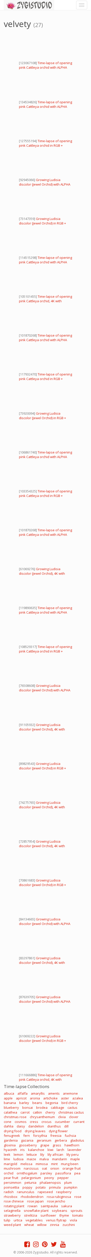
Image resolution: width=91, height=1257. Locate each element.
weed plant (12, 1224)
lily (42, 1154)
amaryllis (38, 1093)
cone (7, 1121)
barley (24, 1102)
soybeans (59, 1210)
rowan (32, 1206)
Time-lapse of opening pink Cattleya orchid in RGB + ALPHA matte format (45, 145)
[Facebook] (27, 1245)
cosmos (21, 1121)
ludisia (18, 1159)
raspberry (64, 1192)
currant (78, 1121)
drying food (12, 1131)
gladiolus (77, 1140)
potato (41, 1187)
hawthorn (71, 1145)
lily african (55, 1154)
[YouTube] (63, 1245)
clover (73, 1117)
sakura (66, 1206)
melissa (26, 1164)
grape (44, 1145)
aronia (35, 1098)
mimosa (42, 1164)
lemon (18, 1154)
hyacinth (10, 1149)
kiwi (50, 1149)
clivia (62, 1117)
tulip (7, 1220)
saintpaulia (49, 1206)
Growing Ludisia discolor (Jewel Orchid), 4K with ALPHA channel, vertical (42, 729)
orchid (8, 1173)
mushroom (12, 1168)
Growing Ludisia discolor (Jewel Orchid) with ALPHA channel (44, 184)
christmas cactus (71, 1112)
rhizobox (10, 1196)
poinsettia (11, 1187)
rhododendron (32, 1196)
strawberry (12, 1215)
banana (10, 1102)
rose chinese (14, 1201)
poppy (27, 1187)
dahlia (8, 1126)
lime (7, 1159)
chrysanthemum (42, 1117)
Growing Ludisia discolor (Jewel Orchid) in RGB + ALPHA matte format (42, 223)
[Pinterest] (45, 1245)
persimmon (12, 1182)
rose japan (35, 1201)
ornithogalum (27, 1173)
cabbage (57, 1107)
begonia (52, 1102)
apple (8, 1098)
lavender (74, 1149)
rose (77, 1196)
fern (26, 1135)
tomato (77, 1215)
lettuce (32, 1154)
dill (66, 1126)
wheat (29, 1224)
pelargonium (31, 1177)
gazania (27, 1140)
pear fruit (11, 1177)
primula (55, 1187)
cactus (72, 1107)
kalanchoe (36, 1149)
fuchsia (70, 1135)
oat (44, 1168)
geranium (44, 1140)
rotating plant (14, 1206)
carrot (25, 1112)
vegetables (34, 1220)
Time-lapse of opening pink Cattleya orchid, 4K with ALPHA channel (45, 301)
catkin (37, 1112)
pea (77, 1173)
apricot (21, 1098)
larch (60, 1149)
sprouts (76, 1210)
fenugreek (12, 1135)
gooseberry (28, 1145)
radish (9, 1192)
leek (7, 1154)
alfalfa (22, 1093)
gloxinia (10, 1145)
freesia (55, 1135)
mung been (69, 1164)
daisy (21, 1126)
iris (22, 1149)
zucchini (68, 1224)
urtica (18, 1220)
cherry (50, 1112)
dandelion (36, 1126)
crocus (46, 1121)
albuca (9, 1093)
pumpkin (70, 1187)
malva (44, 1159)
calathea (10, 1112)
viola (73, 1220)
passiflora (63, 1173)
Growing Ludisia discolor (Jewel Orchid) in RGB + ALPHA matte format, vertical (42, 768)
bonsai (27, 1107)
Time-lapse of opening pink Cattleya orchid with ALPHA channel (45, 67)
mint (54, 1164)
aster (65, 1098)
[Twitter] (54, 1245)
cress (34, 1121)
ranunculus (25, 1192)
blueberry (11, 1107)
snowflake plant (36, 1210)
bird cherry (69, 1102)
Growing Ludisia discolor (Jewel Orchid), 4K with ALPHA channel (42, 573)
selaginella (12, 1210)
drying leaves (35, 1131)
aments (54, 1093)
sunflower (48, 1215)
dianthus (54, 1126)
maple (75, 1159)
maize (31, 1159)
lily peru (72, 1154)
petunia (30, 1182)
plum (68, 1182)
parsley (46, 1173)
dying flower (58, 1131)
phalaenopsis (50, 1182)
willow (42, 1224)
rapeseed (45, 1192)
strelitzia (30, 1215)
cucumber (62, 1121)
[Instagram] (36, 1245)
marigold (10, 1164)
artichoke (50, 1098)
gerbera (61, 1140)
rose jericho (56, 1201)
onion (54, 1168)
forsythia (40, 1135)
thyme (64, 1215)
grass (57, 1145)
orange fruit (71, 1168)
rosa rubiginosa (59, 1196)
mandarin (59, 1159)
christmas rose (15, 1117)
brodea (42, 1107)
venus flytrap (56, 1220)
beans (37, 1102)
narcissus (31, 1168)
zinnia (54, 1224)
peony (49, 1177)
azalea (77, 1098)
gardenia (11, 1140)
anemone (70, 1093)
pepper (63, 1177)
